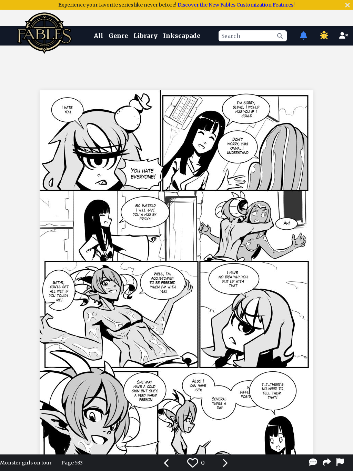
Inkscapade (181, 36)
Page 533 (72, 463)
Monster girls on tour (26, 463)
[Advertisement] (176, 66)
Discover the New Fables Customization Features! (236, 5)
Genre (118, 36)
